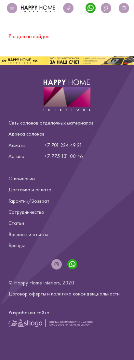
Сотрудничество (26, 212)
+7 (47, 156)
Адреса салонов (26, 133)
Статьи (16, 223)
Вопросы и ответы (28, 234)
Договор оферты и (64, 293)
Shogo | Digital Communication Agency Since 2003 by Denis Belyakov (50, 323)
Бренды (16, 245)
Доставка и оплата (29, 189)
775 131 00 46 (67, 156)
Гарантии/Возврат (28, 201)
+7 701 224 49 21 (63, 145)
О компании (21, 178)
